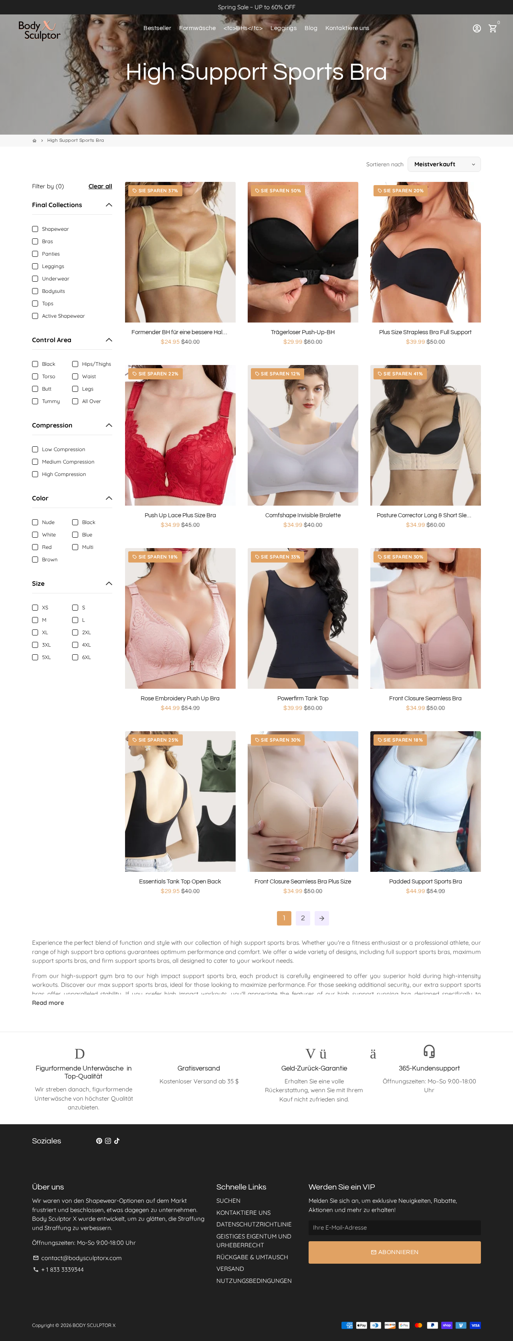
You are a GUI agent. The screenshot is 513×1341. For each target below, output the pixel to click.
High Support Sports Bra (75, 140)
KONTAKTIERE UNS (243, 1212)
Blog (311, 28)
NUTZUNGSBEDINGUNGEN (254, 1281)
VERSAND (230, 1268)
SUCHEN (228, 1200)
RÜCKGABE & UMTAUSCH (252, 1257)
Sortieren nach (385, 164)
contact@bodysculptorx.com (77, 1258)
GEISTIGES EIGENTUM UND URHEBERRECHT (253, 1240)
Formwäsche (197, 28)
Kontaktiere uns (347, 28)
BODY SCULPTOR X (94, 1325)
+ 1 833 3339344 (58, 1269)
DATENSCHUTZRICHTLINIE (254, 1224)
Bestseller (157, 28)
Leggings (284, 28)
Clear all (100, 186)
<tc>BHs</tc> (243, 28)
